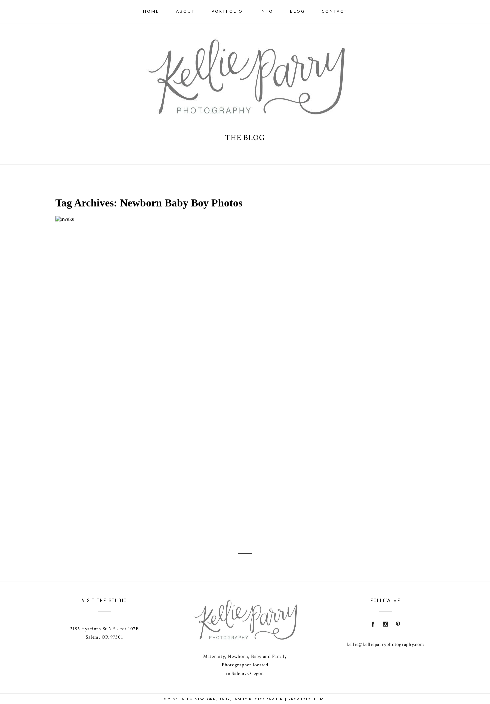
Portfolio (227, 11)
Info (266, 11)
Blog (297, 11)
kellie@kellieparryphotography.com (385, 644)
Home (151, 11)
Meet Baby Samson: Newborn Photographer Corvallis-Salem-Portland (204, 360)
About (185, 11)
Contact (334, 11)
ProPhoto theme (307, 699)
